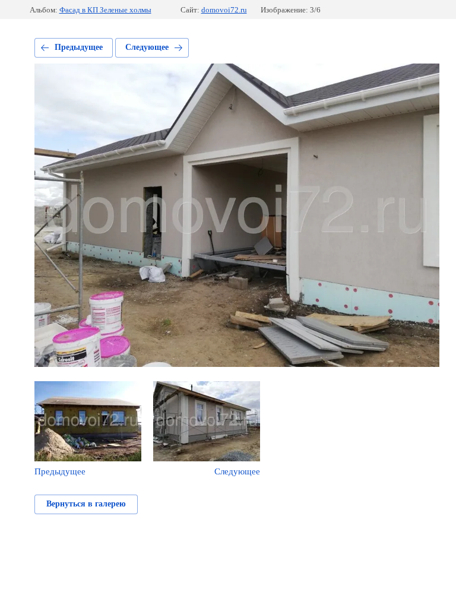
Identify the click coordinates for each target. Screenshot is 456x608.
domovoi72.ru (224, 9)
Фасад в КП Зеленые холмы (105, 9)
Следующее (147, 47)
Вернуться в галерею (86, 503)
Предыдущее (79, 47)
